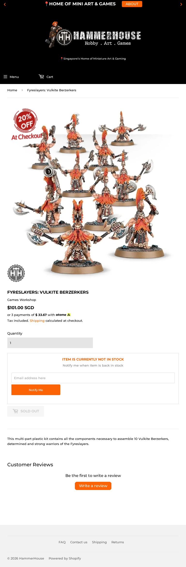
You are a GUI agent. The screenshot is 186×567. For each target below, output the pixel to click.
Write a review (93, 485)
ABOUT (132, 4)
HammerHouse (31, 558)
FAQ (62, 542)
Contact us (78, 542)
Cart (49, 77)
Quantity (14, 333)
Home (12, 90)
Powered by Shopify (65, 558)
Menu (14, 77)
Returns (117, 542)
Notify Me (36, 390)
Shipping (37, 320)
